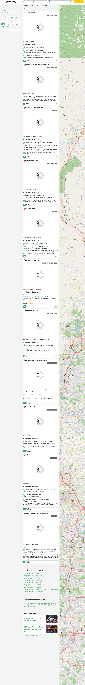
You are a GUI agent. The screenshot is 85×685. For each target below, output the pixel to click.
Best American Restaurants (32, 607)
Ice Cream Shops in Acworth (32, 573)
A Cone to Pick (30, 12)
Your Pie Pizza (30, 208)
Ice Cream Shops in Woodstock (33, 591)
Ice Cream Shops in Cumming (33, 580)
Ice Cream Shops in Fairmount (33, 584)
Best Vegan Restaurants (31, 605)
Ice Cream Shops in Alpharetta (33, 575)
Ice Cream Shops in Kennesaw (33, 587)
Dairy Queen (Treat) (32, 160)
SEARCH (78, 2)
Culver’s (28, 455)
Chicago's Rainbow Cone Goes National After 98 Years (33, 629)
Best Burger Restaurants (48, 603)
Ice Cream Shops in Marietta (32, 589)
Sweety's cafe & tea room (34, 107)
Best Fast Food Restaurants (32, 603)
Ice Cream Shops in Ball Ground (33, 577)
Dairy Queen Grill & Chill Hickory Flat (37, 513)
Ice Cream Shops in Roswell (50, 589)
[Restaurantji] (11, 1)
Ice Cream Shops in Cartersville (33, 579)
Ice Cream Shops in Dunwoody (33, 582)
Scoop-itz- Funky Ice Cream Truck (37, 64)
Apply (10, 30)
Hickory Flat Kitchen (32, 260)
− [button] (61, 8)
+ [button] (61, 6)
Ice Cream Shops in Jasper (32, 586)
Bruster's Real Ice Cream (33, 407)
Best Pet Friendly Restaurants (47, 605)
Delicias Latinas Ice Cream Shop (36, 360)
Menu (55, 60)
